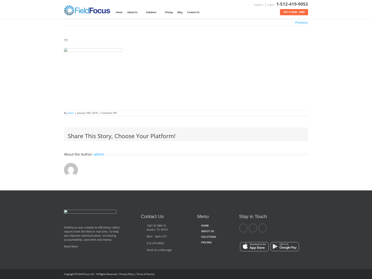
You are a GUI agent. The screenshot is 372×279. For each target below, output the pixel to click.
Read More (71, 246)
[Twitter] (262, 227)
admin (70, 113)
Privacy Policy (126, 274)
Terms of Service (145, 274)
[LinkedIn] (253, 227)
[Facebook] (243, 227)
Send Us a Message (159, 250)
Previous (301, 22)
